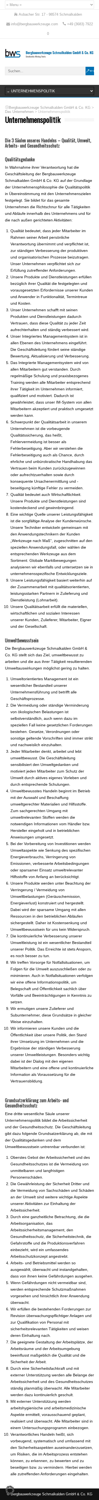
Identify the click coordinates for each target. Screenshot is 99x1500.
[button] (10, 1490)
